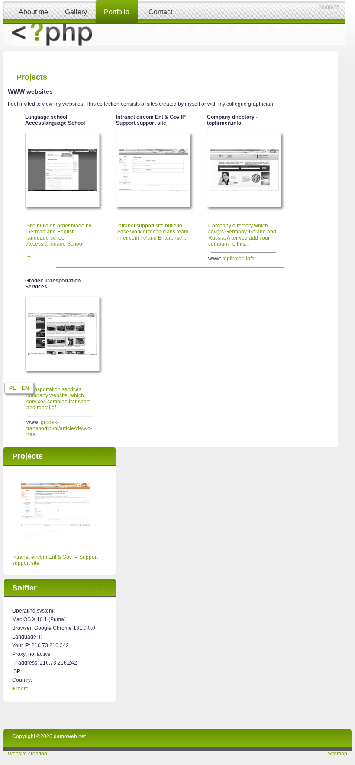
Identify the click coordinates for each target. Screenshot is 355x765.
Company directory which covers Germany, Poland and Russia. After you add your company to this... (242, 235)
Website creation (27, 754)
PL (12, 388)
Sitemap (337, 754)
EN (25, 388)
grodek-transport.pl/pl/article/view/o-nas (59, 428)
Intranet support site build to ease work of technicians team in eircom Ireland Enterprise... (152, 232)
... (58, 240)
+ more (20, 689)
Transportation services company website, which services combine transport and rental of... (58, 398)
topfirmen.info (239, 259)
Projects (31, 77)
